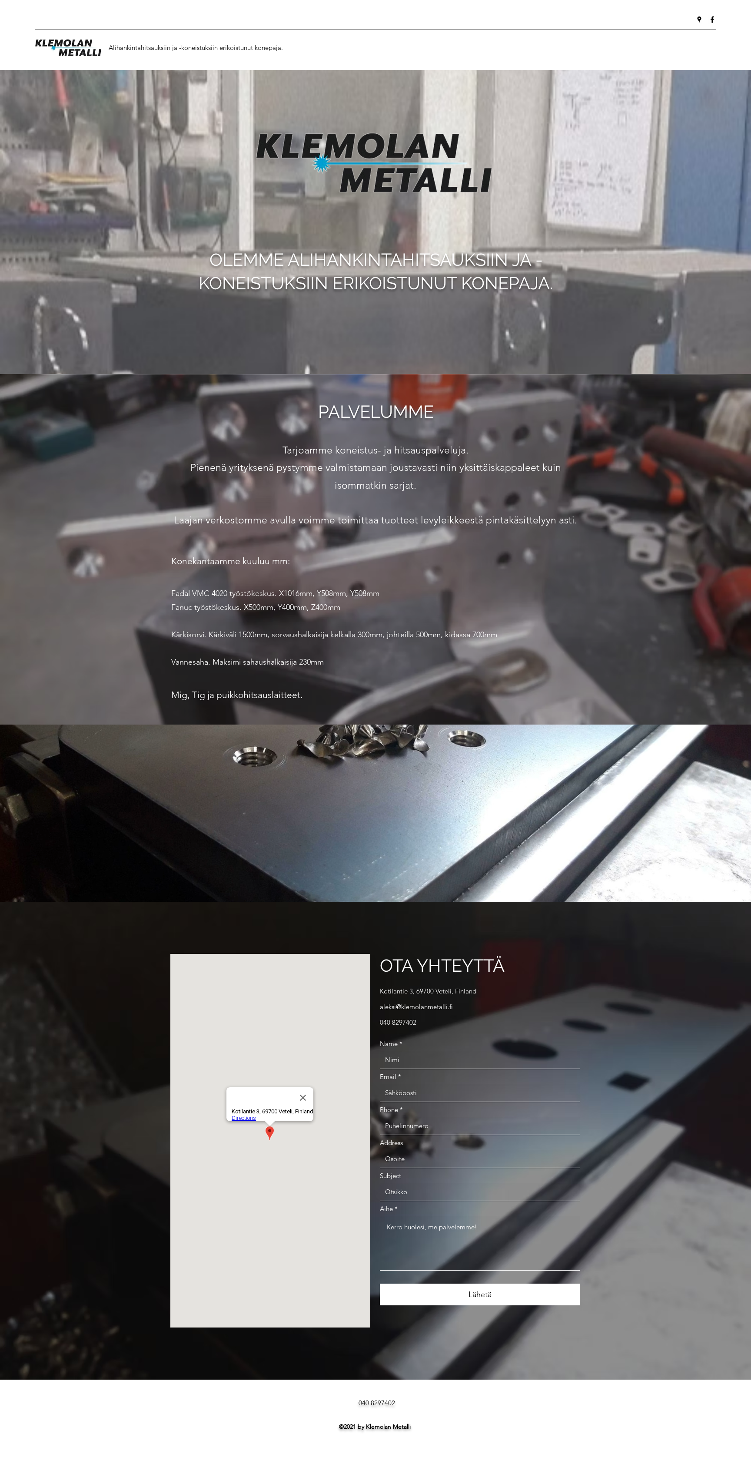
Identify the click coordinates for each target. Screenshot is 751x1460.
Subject (390, 1175)
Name (389, 1043)
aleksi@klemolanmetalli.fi (416, 1007)
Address (391, 1142)
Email (388, 1076)
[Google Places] (699, 19)
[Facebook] (712, 19)
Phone (389, 1109)
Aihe (386, 1208)
